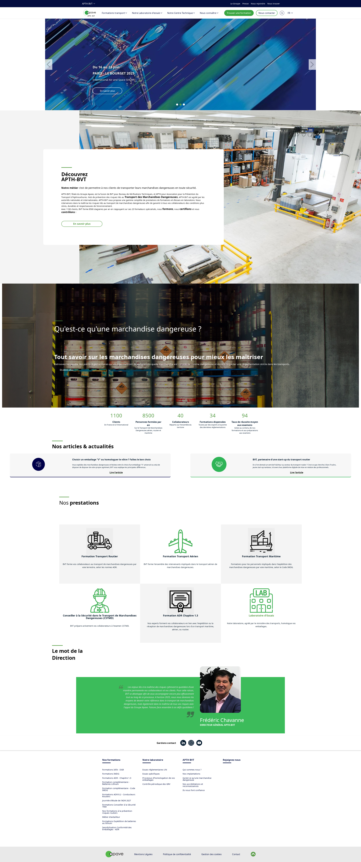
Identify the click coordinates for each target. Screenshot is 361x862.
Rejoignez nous (231, 760)
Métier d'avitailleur (111, 817)
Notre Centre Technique (180, 13)
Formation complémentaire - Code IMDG (118, 789)
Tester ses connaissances (113, 90)
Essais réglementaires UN (154, 769)
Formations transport (113, 13)
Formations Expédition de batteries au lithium (119, 822)
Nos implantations (191, 773)
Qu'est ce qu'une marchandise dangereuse (197, 779)
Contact (236, 854)
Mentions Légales (143, 854)
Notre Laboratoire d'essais (146, 13)
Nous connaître (208, 13)
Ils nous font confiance (194, 790)
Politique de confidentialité (177, 854)
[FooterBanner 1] (114, 856)
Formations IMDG (110, 773)
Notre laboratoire (152, 760)
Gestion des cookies (211, 854)
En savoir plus (82, 223)
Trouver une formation (239, 13)
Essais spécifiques (151, 773)
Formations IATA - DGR (113, 769)
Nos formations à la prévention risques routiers (117, 812)
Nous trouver (273, 3)
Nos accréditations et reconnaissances (193, 785)
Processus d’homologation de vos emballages (158, 779)
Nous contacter (266, 13)
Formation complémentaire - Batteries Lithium (116, 783)
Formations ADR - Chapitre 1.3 (116, 778)
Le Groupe (235, 3)
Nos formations (111, 760)
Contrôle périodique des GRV (156, 784)
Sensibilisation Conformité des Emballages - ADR (117, 828)
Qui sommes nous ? (192, 769)
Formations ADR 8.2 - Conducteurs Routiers (118, 795)
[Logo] (89, 16)
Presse (245, 3)
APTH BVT (87, 3)
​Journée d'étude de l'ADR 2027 (116, 800)
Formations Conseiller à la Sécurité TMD (119, 805)
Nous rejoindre (258, 3)
